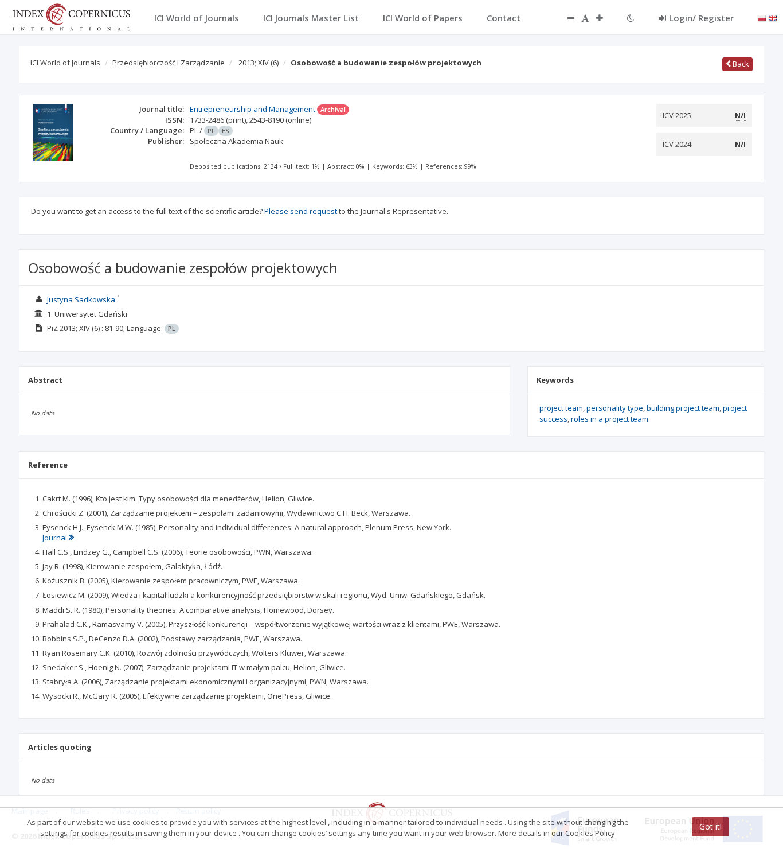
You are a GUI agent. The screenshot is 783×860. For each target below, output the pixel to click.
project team (561, 408)
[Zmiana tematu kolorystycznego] (631, 18)
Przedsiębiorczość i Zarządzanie (168, 62)
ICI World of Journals (65, 62)
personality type (614, 408)
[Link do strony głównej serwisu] (71, 16)
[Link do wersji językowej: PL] (761, 17)
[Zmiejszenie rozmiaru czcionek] (565, 18)
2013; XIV (258, 62)
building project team (683, 408)
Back (740, 64)
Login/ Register (701, 18)
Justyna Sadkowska (81, 299)
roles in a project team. (610, 419)
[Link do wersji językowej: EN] (772, 17)
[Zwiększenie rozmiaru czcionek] (605, 18)
